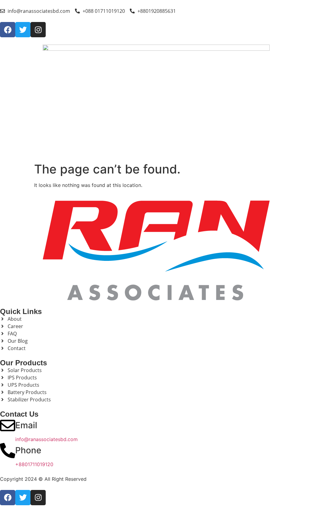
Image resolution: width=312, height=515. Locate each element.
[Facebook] (7, 29)
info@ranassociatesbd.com (46, 439)
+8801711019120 (34, 464)
